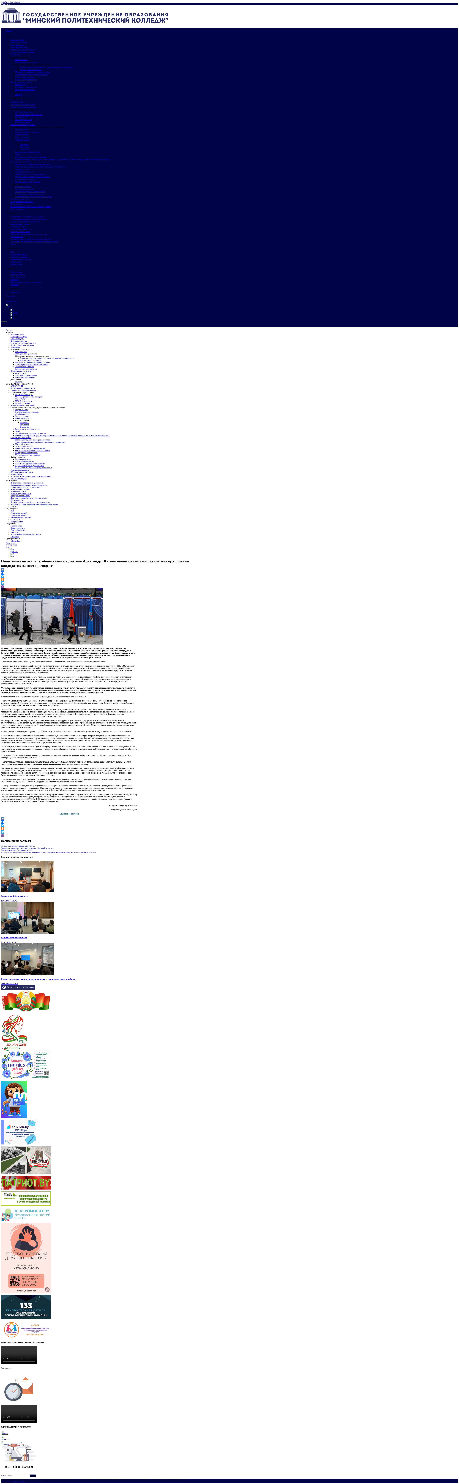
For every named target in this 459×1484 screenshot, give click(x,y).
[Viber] (96, 586)
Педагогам (24, 149)
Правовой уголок (22, 169)
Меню (4, 324)
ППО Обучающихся (23, 120)
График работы (21, 130)
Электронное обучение (24, 77)
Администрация (17, 40)
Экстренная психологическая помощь (30, 157)
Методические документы (26, 62)
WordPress (15, 1482)
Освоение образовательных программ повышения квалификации (47, 67)
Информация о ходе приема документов (27, 217)
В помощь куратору (23, 187)
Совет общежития (18, 277)
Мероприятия (16, 272)
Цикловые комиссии (19, 47)
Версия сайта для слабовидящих (20, 987)
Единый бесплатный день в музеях (29, 194)
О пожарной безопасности (14, 896)
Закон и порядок (22, 137)
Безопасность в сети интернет (27, 152)
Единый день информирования (23, 107)
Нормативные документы (21, 82)
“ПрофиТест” (16, 292)
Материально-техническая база (23, 50)
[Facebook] (96, 573)
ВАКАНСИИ (11, 301)
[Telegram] (96, 583)
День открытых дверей (20, 224)
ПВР (12, 252)
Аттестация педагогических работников (31, 75)
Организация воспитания (21, 162)
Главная (9, 31)
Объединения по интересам (22, 202)
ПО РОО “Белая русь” (24, 112)
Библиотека (15, 55)
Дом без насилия (22, 135)
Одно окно (10, 296)
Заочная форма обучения (21, 259)
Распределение (17, 264)
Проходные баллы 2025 (20, 232)
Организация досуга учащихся (27, 182)
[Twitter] (96, 576)
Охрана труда (20, 85)
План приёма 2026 (18, 227)
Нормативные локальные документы (26, 282)
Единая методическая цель (26, 80)
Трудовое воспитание (24, 172)
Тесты (17, 154)
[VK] (96, 569)
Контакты (15, 279)
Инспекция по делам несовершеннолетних (32, 164)
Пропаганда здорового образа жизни (30, 174)
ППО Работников (22, 122)
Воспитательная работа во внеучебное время (33, 197)
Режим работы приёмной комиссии (25, 222)
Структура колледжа (19, 42)
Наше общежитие (18, 275)
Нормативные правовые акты (23, 105)
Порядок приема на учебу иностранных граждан (30, 239)
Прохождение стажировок (30, 70)
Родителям (24, 147)
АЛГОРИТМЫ (17, 102)
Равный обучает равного (14, 937)
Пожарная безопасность (25, 90)
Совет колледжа (17, 45)
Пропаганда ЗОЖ (22, 139)
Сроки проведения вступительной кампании (29, 219)
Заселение (15, 284)
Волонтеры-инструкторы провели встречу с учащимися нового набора (38, 979)
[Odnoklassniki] (96, 579)
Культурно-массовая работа (26, 179)
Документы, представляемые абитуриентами (29, 234)
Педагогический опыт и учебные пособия (32, 72)
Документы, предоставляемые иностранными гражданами (34, 242)
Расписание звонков (19, 257)
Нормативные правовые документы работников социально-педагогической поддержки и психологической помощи (62, 159)
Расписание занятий (19, 254)
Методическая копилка (24, 189)
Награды (18, 95)
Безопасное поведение (20, 199)
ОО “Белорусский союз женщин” (29, 115)
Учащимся (24, 144)
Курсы (13, 244)
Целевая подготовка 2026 (21, 229)
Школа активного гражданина (23, 125)
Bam (23, 1482)
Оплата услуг (16, 262)
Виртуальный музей (19, 209)
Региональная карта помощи (27, 132)
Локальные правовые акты (26, 87)
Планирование (21, 60)
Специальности (17, 237)
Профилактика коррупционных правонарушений (31, 207)
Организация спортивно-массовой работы (32, 177)
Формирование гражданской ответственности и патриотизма (40, 167)
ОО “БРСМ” (20, 117)
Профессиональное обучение (22, 52)
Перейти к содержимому (11, 2)
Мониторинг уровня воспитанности (30, 192)
